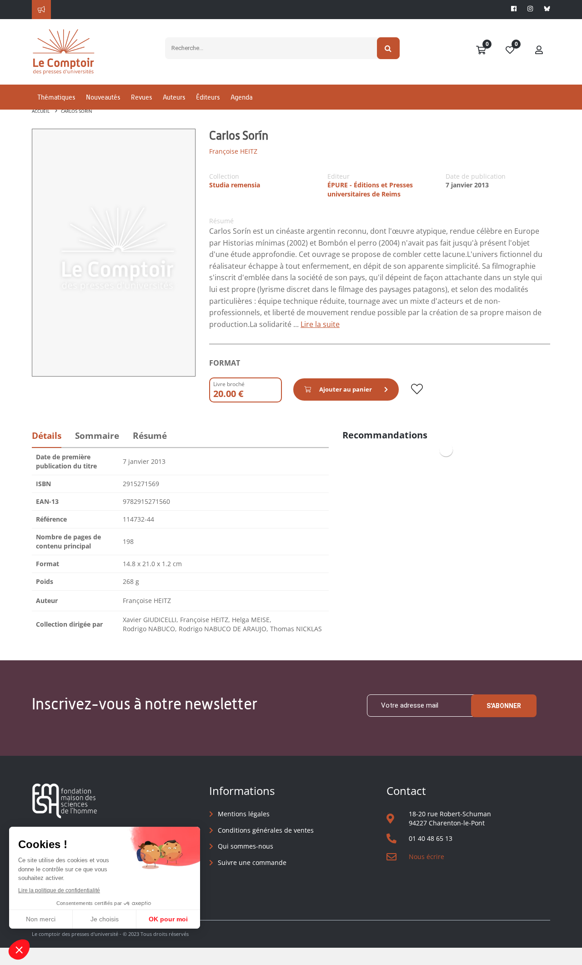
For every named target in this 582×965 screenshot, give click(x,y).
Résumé (150, 436)
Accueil (41, 111)
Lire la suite (320, 324)
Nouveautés (103, 97)
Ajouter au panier (345, 389)
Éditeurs (208, 97)
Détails (46, 436)
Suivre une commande (252, 862)
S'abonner (504, 705)
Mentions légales (244, 813)
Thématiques (56, 97)
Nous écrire (426, 856)
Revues (141, 97)
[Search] (388, 48)
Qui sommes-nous (245, 846)
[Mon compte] (539, 50)
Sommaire (97, 436)
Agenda (241, 97)
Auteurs (174, 97)
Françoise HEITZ (233, 151)
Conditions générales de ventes (266, 830)
